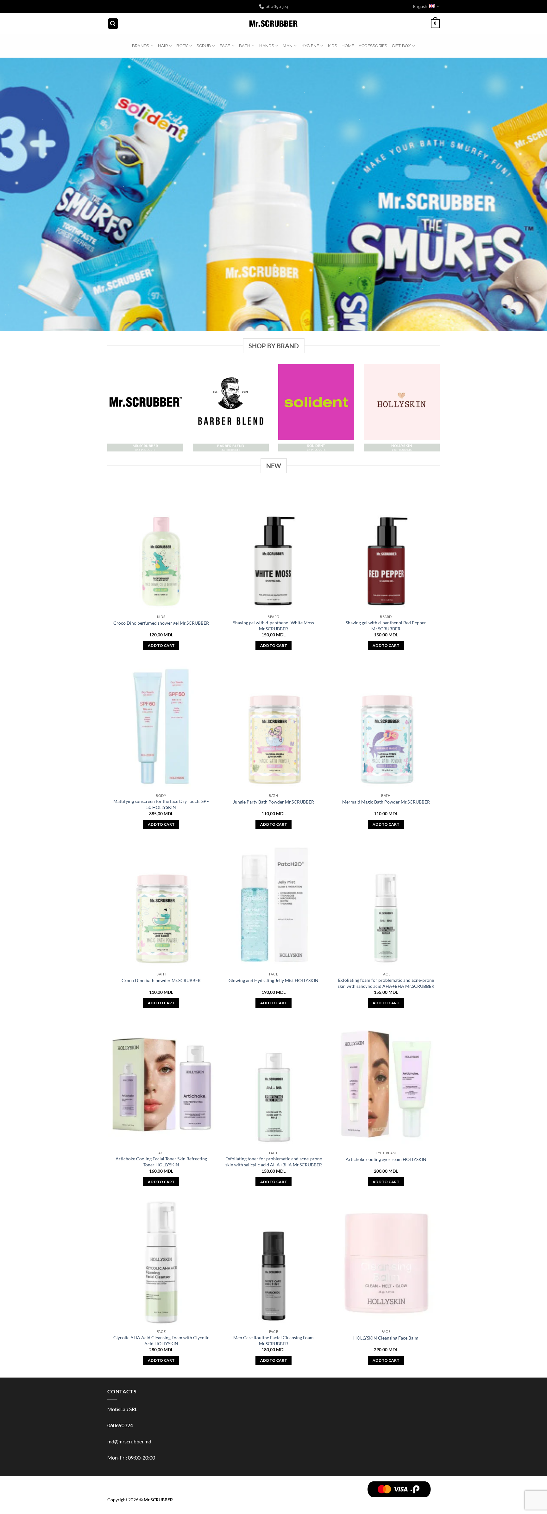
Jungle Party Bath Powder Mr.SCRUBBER (273, 801)
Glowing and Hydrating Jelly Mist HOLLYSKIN (273, 980)
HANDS (266, 45)
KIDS (332, 45)
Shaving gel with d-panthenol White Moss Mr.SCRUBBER (273, 625)
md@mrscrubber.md (129, 1441)
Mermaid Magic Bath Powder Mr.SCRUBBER (386, 801)
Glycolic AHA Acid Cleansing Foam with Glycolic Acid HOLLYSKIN (161, 1340)
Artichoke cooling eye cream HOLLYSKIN (386, 1159)
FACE (225, 45)
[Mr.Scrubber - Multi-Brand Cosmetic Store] (273, 23)
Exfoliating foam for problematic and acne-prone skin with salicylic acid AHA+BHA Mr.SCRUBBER (386, 983)
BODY (182, 45)
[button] (113, 23)
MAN (287, 45)
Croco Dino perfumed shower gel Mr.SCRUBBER (161, 623)
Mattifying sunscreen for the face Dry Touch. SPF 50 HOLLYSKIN (161, 804)
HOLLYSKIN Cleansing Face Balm (385, 1338)
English (420, 6)
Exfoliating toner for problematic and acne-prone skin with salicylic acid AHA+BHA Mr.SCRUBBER (273, 1161)
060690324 (120, 1425)
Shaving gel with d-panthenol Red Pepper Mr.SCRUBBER (386, 625)
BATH (244, 45)
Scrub (204, 45)
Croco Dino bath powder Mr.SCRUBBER (161, 980)
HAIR (163, 45)
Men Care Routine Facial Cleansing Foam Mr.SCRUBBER (273, 1340)
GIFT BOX (401, 45)
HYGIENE (310, 45)
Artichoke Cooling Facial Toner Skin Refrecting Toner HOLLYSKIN (161, 1161)
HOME (348, 45)
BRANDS (140, 45)
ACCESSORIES (373, 45)
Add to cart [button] (161, 645)
